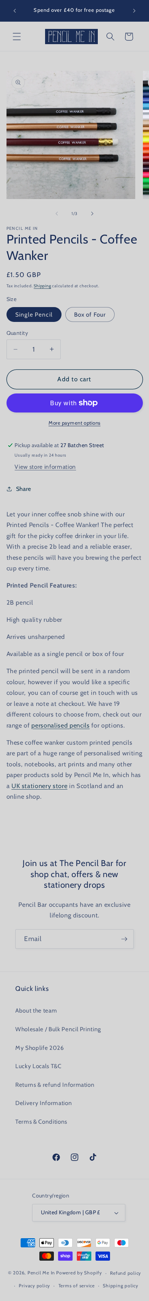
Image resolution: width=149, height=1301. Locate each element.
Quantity (17, 333)
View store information (45, 466)
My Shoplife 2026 (39, 1047)
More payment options (74, 423)
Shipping (42, 285)
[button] (17, 36)
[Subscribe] (124, 939)
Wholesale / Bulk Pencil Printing (58, 1029)
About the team (36, 1010)
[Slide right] (92, 213)
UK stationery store (39, 786)
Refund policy (125, 1273)
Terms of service (76, 1285)
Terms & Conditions (41, 1121)
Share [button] (23, 488)
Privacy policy (34, 1285)
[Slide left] (57, 213)
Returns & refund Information (54, 1084)
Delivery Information (43, 1103)
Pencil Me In (41, 1273)
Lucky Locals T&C (38, 1066)
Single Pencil (34, 314)
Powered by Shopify (79, 1273)
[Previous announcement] (14, 10)
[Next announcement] (134, 10)
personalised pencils (60, 725)
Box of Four (90, 314)
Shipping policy (120, 1285)
